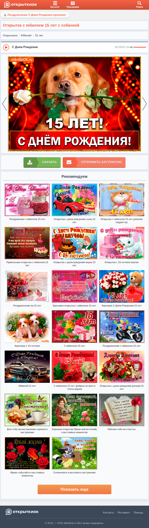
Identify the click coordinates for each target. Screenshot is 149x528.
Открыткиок (10, 35)
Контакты (108, 512)
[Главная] (20, 4)
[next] (144, 104)
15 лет (39, 35)
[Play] (6, 47)
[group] (74, 47)
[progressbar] (139, 47)
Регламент (124, 512)
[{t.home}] (22, 512)
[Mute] (131, 47)
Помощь (138, 512)
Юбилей (26, 35)
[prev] (4, 104)
